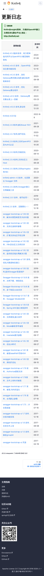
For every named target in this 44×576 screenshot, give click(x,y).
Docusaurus (6, 553)
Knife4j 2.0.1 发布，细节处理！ (16, 197)
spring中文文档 (7, 515)
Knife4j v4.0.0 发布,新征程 (14, 107)
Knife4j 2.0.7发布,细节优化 (14, 134)
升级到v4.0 (6, 496)
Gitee (4, 556)
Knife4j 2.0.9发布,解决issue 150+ (17, 125)
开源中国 (5, 512)
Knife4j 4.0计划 (9, 116)
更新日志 (5, 493)
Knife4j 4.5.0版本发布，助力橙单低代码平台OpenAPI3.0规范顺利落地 (17, 56)
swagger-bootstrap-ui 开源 (14, 442)
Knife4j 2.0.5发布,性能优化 (14, 152)
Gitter (4, 509)
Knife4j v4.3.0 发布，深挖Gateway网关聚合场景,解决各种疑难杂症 (16, 78)
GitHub (4, 559)
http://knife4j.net (11, 36)
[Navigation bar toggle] (4, 3)
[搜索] (40, 3)
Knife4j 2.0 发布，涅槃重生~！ (16, 206)
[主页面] (4, 9)
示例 (3, 490)
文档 (3, 487)
